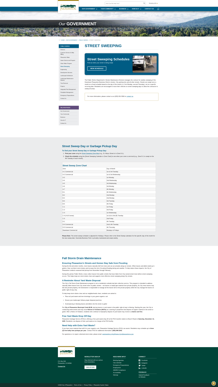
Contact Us (61, 366)
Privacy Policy (88, 385)
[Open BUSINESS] (128, 9)
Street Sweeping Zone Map (90, 153)
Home (63, 40)
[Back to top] (214, 383)
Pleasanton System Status (101, 385)
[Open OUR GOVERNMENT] (96, 9)
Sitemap (115, 375)
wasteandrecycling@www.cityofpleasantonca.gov (118, 334)
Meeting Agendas (118, 360)
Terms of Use (78, 385)
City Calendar (117, 362)
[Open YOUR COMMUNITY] (115, 9)
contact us (130, 96)
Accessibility (117, 372)
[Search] (144, 3)
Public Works (83, 40)
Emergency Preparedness (121, 365)
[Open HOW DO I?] (140, 9)
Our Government (71, 40)
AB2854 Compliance (119, 370)
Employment (117, 367)
